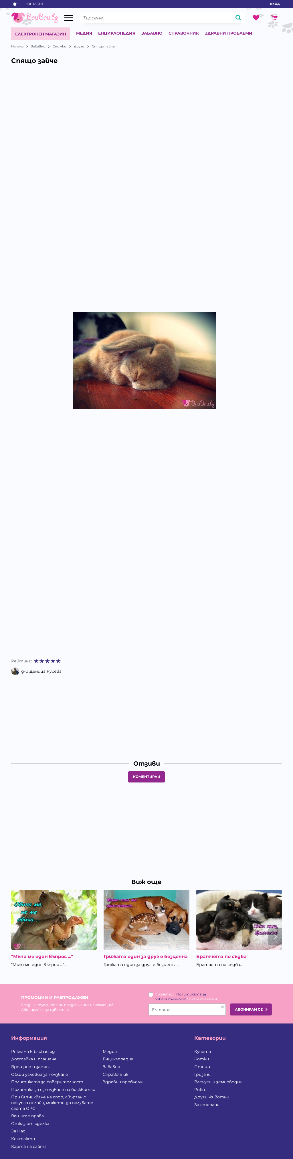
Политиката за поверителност (47, 1081)
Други (79, 46)
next (275, 936)
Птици (202, 1066)
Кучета (202, 1051)
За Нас (18, 1131)
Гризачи (202, 1074)
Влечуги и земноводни (218, 1081)
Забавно (152, 33)
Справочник (184, 33)
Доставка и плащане (34, 1059)
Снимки (59, 46)
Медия (84, 33)
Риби (199, 1089)
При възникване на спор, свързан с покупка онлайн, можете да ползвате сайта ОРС (52, 1102)
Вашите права (27, 1115)
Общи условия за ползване (39, 1074)
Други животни (211, 1097)
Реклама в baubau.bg (33, 1051)
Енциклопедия (116, 33)
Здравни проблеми (228, 33)
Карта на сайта (29, 1146)
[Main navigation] (69, 17)
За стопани (206, 1104)
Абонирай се (249, 1009)
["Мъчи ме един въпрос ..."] (54, 920)
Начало (17, 46)
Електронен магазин (40, 34)
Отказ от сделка (30, 1123)
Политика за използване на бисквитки (53, 1089)
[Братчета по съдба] (239, 920)
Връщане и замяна (31, 1066)
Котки (201, 1059)
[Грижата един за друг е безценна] (146, 920)
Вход (275, 4)
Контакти (34, 4)
